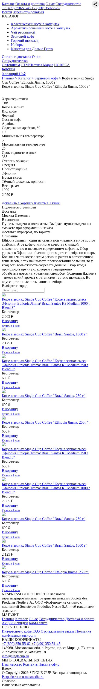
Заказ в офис (49, 664)
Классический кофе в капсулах (35, 24)
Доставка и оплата (79, 619)
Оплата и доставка (30, 4)
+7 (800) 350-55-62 (46, 8)
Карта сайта (38, 623)
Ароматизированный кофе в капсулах (40, 28)
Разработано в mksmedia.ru (23, 677)
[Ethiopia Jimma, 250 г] (4, 418)
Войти (7, 12)
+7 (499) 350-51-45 (17, 8)
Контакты (30, 664)
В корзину (10, 321)
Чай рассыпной (23, 32)
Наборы (17, 45)
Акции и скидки (15, 623)
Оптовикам (11, 65)
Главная (8, 619)
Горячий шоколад (24, 40)
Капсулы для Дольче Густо (32, 49)
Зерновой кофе (22, 36)
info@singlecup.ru (15, 656)
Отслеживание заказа (57, 631)
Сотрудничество (68, 4)
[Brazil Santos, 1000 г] (4, 330)
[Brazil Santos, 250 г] (4, 392)
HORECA (62, 65)
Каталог (8, 4)
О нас (50, 4)
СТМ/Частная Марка (37, 65)
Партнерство (12, 664)
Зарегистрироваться (28, 12)
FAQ (36, 631)
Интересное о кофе (17, 631)
